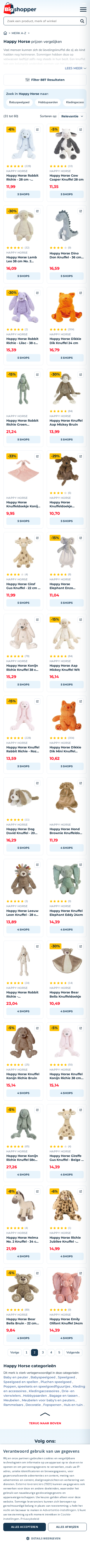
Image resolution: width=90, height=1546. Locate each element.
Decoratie (33, 1405)
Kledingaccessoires (44, 1391)
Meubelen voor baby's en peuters (48, 1400)
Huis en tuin (73, 1405)
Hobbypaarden (48, 102)
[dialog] (45, 1495)
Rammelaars (13, 1405)
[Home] (7, 33)
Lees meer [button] (73, 68)
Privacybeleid (30, 1518)
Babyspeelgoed (19, 102)
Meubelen (11, 1400)
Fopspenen (52, 1405)
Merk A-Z (19, 33)
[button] (45, 1538)
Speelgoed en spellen (20, 1382)
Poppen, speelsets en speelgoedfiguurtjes (36, 1386)
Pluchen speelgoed (56, 1382)
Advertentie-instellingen (59, 1510)
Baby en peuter (15, 1377)
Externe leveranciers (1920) (34, 1484)
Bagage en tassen (63, 1396)
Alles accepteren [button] (24, 1527)
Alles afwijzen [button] (67, 1527)
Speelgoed (66, 1377)
